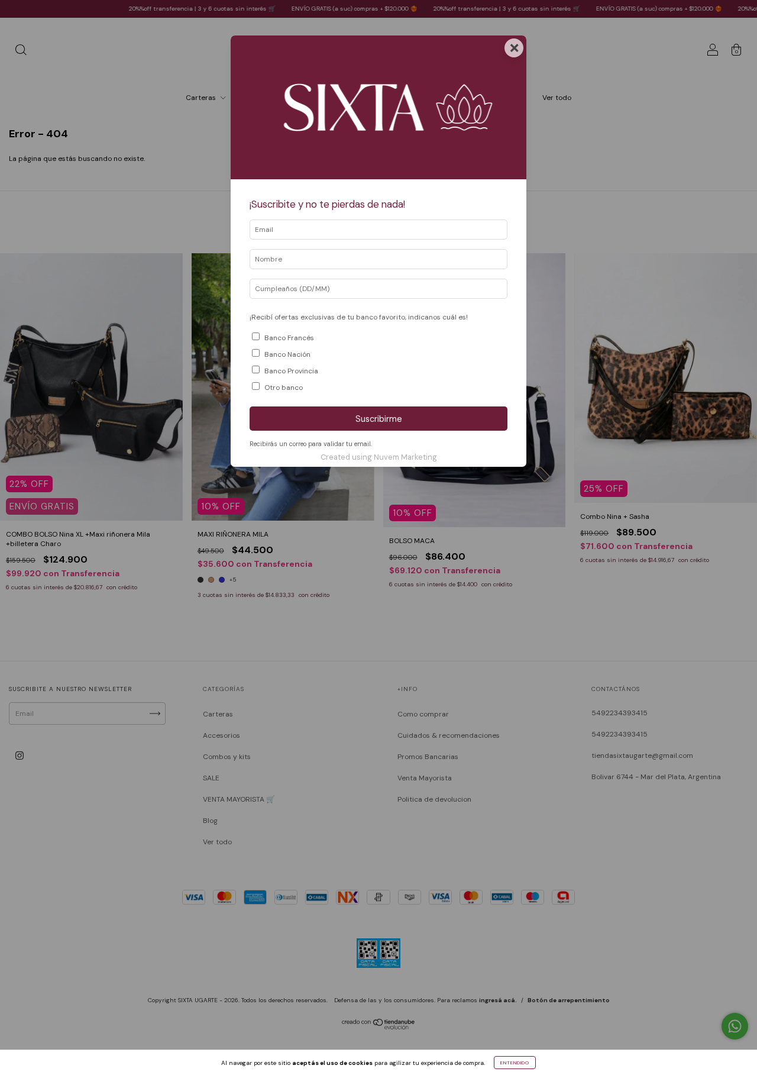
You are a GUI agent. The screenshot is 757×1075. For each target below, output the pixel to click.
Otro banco (283, 387)
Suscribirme (378, 419)
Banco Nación (287, 354)
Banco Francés (289, 338)
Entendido (514, 1063)
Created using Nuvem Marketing (379, 457)
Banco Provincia (291, 371)
